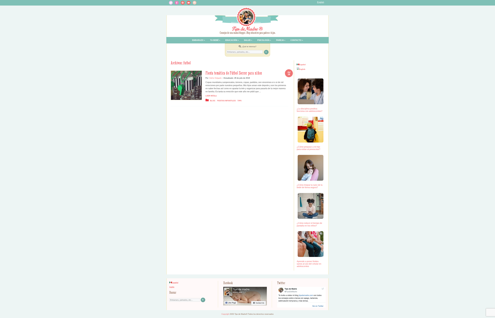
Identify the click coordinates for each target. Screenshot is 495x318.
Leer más (210, 96)
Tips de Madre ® (247, 28)
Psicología (263, 40)
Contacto (295, 40)
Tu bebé (214, 40)
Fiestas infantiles (226, 101)
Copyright (225, 314)
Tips (239, 101)
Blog (212, 101)
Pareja (280, 40)
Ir (266, 52)
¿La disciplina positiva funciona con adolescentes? (309, 110)
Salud (247, 40)
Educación (231, 40)
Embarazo (197, 40)
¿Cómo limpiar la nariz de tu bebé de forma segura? (310, 186)
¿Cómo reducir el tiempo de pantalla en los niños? (309, 224)
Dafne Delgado (215, 78)
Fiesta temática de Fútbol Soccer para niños (233, 73)
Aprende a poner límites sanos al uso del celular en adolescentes (309, 263)
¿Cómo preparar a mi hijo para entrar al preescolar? (308, 148)
